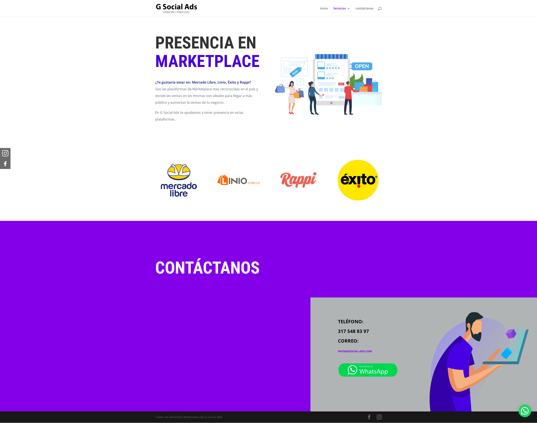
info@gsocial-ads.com (355, 351)
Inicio (324, 8)
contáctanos (364, 8)
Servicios (339, 8)
